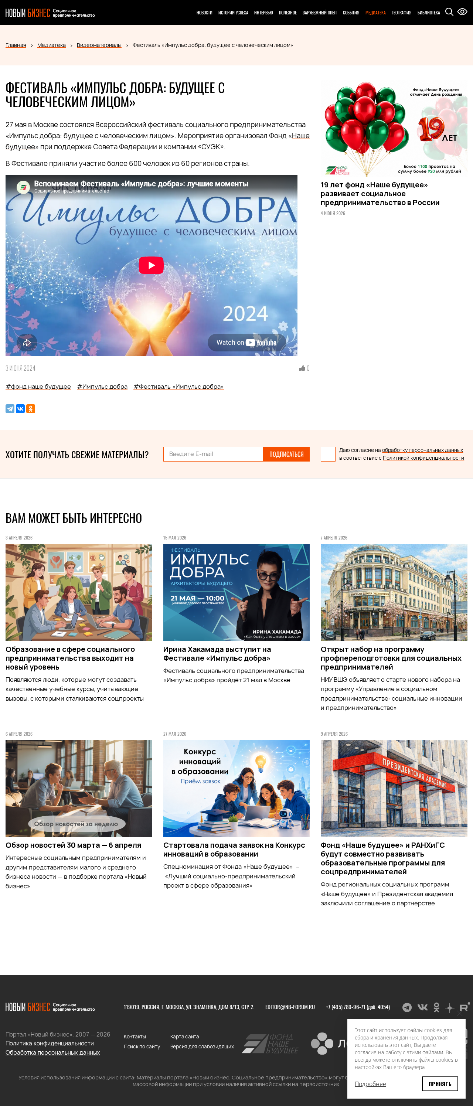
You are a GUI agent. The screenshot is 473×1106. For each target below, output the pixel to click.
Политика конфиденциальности (50, 1043)
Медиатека (375, 12)
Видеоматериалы (99, 44)
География (402, 12)
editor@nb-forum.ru (290, 1007)
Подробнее (370, 1084)
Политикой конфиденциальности (423, 458)
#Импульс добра (102, 386)
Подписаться (286, 454)
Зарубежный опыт (320, 12)
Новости (204, 12)
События (351, 12)
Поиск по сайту (142, 1046)
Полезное (288, 12)
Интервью (263, 12)
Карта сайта (184, 1036)
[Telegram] (10, 408)
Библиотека (429, 12)
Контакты (135, 1036)
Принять (440, 1084)
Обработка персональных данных (53, 1052)
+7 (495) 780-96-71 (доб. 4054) (358, 1007)
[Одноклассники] (30, 408)
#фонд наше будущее (38, 386)
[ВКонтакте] (20, 408)
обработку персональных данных (422, 450)
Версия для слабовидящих (202, 1046)
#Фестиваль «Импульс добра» (178, 386)
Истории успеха (233, 12)
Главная (16, 44)
